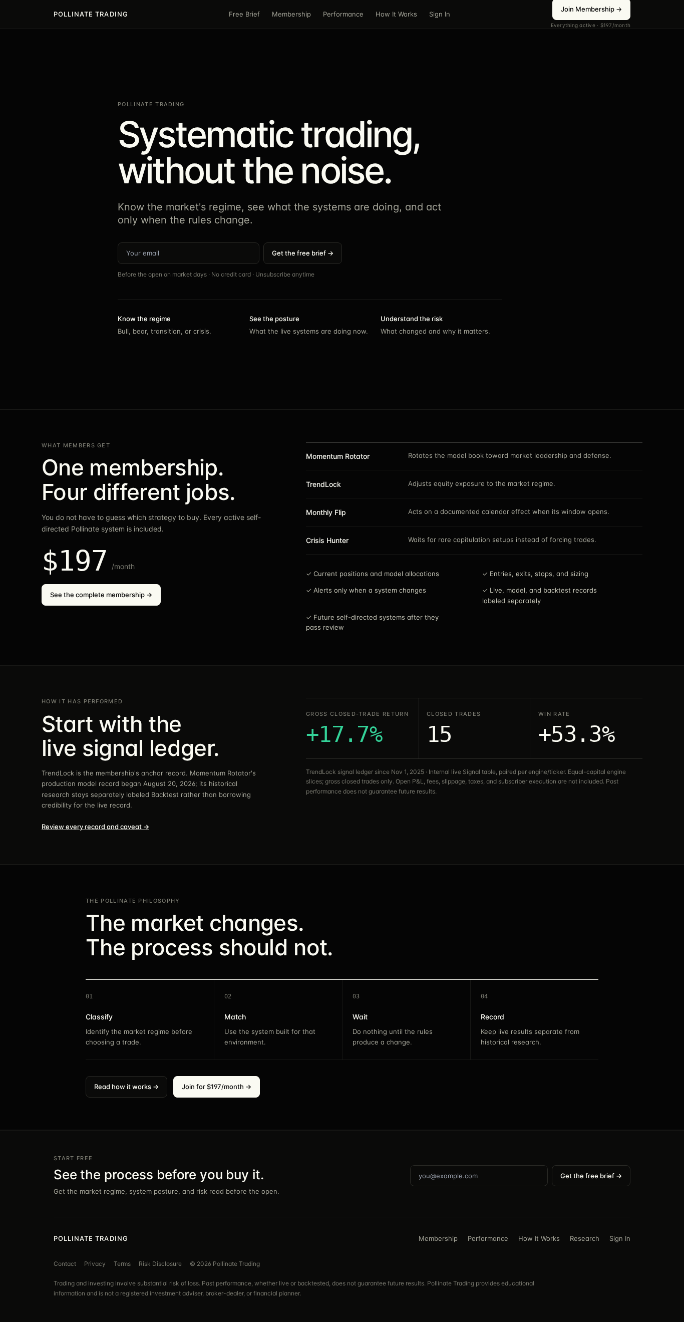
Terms (122, 1263)
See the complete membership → (101, 595)
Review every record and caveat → (95, 827)
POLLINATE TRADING (91, 14)
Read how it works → (126, 1087)
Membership (291, 14)
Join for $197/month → (216, 1087)
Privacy (95, 1263)
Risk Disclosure (160, 1263)
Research (584, 1238)
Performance (343, 14)
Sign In (439, 14)
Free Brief (244, 14)
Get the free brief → (302, 253)
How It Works (396, 14)
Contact (65, 1263)
